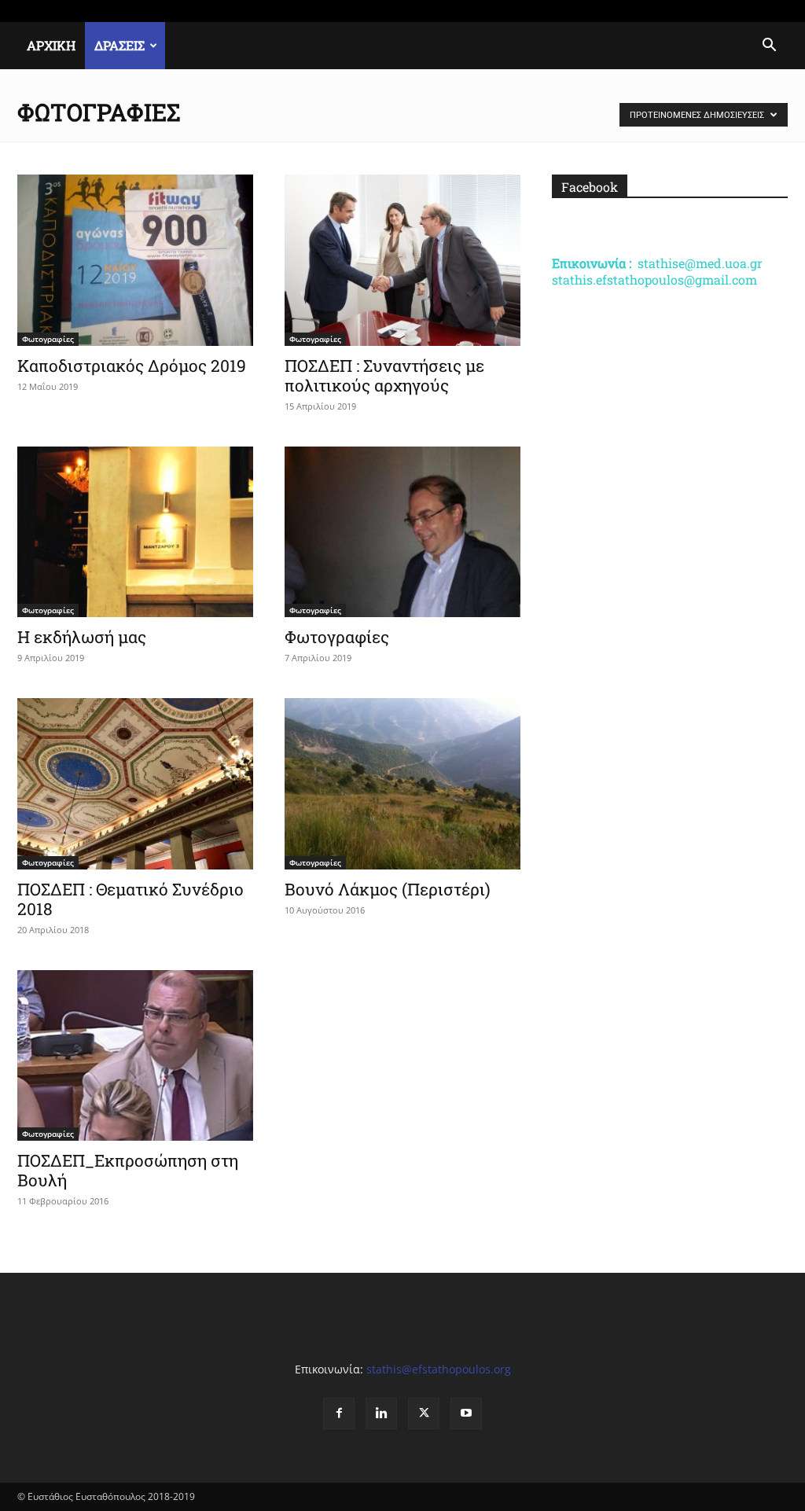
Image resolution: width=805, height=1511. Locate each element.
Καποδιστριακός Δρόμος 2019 (131, 366)
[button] (769, 46)
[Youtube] (776, 11)
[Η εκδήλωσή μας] (135, 532)
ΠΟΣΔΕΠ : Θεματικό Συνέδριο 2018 (130, 899)
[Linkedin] (724, 11)
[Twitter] (750, 11)
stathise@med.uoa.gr (700, 263)
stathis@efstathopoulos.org (438, 1369)
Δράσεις (119, 45)
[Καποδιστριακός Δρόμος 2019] (135, 260)
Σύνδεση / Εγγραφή (203, 11)
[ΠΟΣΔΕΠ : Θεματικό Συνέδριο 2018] (135, 783)
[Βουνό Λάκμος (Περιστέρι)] (402, 783)
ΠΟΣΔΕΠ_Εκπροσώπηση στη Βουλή (127, 1170)
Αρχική (51, 45)
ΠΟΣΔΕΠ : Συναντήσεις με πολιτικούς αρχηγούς (384, 375)
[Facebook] (698, 11)
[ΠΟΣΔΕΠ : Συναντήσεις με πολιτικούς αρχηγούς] (402, 260)
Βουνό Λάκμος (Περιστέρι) (388, 889)
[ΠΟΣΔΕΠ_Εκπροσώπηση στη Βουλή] (135, 1056)
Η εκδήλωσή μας (81, 637)
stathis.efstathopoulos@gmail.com (654, 279)
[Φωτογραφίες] (402, 532)
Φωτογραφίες (48, 338)
